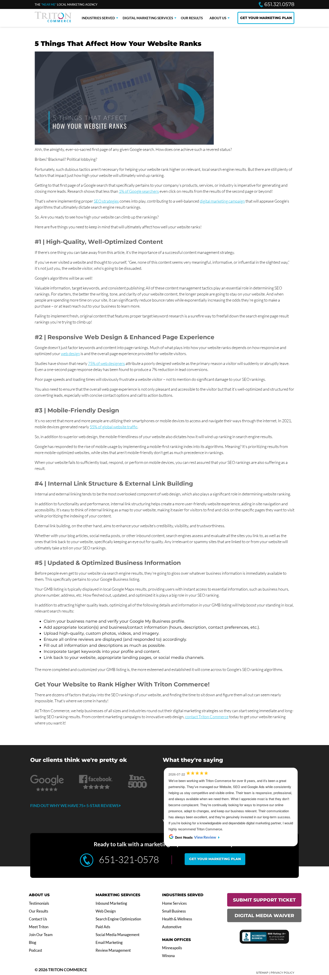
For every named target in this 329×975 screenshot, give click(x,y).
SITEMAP (262, 972)
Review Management (113, 950)
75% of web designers (106, 363)
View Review (205, 837)
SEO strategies (106, 201)
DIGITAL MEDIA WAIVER (264, 915)
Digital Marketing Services (148, 18)
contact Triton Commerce (207, 716)
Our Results (192, 18)
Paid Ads (103, 927)
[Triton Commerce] (53, 20)
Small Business (174, 911)
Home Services (174, 903)
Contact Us (38, 919)
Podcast (35, 950)
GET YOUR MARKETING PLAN (266, 18)
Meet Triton (38, 927)
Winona (168, 956)
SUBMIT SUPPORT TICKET (264, 900)
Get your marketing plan (215, 859)
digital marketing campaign (222, 201)
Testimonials (39, 903)
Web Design (106, 911)
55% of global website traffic (113, 426)
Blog (32, 942)
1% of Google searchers (139, 191)
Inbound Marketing (111, 903)
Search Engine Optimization (118, 919)
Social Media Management (117, 934)
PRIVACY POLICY (282, 972)
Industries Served (98, 18)
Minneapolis (172, 948)
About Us (217, 18)
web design (70, 353)
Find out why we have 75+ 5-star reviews (74, 805)
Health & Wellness (177, 919)
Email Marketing (109, 942)
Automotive (172, 927)
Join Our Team (41, 934)
